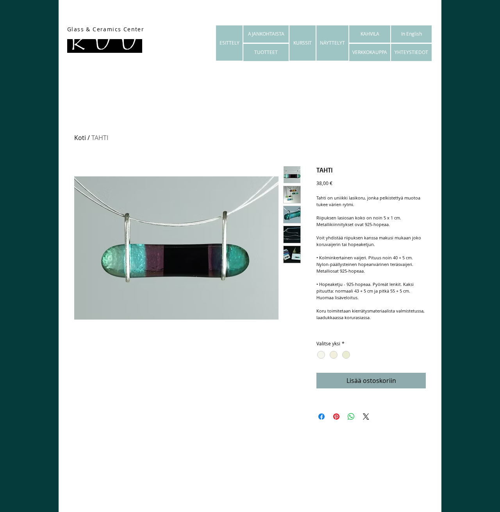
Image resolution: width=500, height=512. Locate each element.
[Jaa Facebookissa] (321, 416)
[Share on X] (366, 416)
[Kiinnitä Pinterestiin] (336, 416)
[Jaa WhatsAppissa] (351, 416)
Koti (80, 137)
